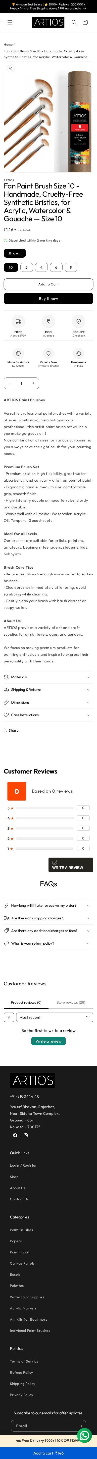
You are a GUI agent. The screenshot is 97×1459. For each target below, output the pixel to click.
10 (11, 267)
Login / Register (23, 1165)
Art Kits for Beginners (28, 1319)
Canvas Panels (22, 1263)
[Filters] (9, 1017)
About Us (17, 1188)
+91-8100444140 (25, 1096)
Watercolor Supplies (27, 1297)
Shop (14, 1177)
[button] (9, 22)
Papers (16, 1241)
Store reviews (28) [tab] (70, 1002)
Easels (15, 1274)
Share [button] (14, 730)
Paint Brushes (21, 1230)
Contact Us (19, 1199)
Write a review (48, 1041)
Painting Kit (19, 1252)
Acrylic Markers (23, 1308)
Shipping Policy (22, 1383)
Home (8, 44)
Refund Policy (21, 1372)
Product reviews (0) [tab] (26, 1002)
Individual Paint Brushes (30, 1330)
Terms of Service (24, 1361)
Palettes (17, 1285)
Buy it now (48, 298)
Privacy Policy (21, 1395)
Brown (15, 253)
